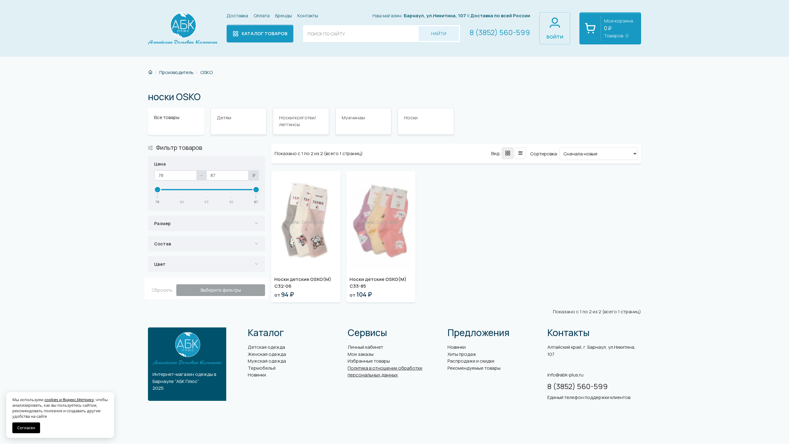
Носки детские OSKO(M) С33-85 (378, 283)
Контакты (307, 15)
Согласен (26, 427)
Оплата (262, 15)
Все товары (166, 117)
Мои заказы (361, 354)
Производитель (176, 72)
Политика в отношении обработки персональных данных (385, 371)
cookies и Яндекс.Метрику (69, 399)
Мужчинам (353, 117)
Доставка (237, 15)
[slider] (157, 189)
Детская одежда (266, 347)
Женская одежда (267, 354)
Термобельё (262, 368)
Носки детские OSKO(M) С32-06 (302, 283)
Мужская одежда (267, 361)
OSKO (206, 72)
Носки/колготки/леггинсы (297, 121)
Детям (224, 117)
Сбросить (162, 290)
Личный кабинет (365, 347)
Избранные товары (369, 361)
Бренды (283, 15)
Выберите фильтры (221, 290)
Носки (411, 117)
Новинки (257, 375)
